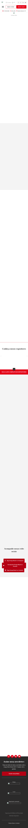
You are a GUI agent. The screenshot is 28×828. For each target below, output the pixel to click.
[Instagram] (18, 3)
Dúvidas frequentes (14, 815)
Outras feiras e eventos (14, 823)
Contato (9, 2)
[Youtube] (25, 3)
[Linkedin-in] (23, 3)
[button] (3, 7)
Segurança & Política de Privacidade (14, 813)
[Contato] (6, 2)
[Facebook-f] (21, 3)
